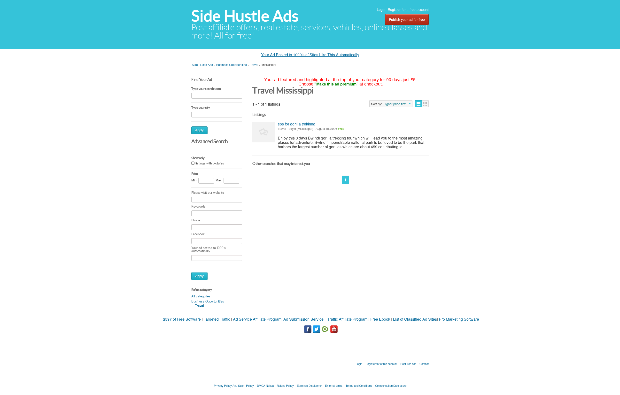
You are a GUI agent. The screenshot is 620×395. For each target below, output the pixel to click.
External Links (333, 385)
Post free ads (408, 364)
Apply (199, 130)
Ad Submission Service (303, 319)
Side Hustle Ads (245, 16)
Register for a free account (408, 9)
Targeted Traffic (217, 319)
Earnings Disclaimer (309, 385)
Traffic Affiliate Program (347, 319)
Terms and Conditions (359, 385)
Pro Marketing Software (459, 319)
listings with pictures (209, 163)
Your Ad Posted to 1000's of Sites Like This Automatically (310, 54)
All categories (200, 296)
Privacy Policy (223, 385)
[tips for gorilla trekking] (263, 132)
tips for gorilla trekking (296, 124)
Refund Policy (285, 385)
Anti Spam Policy (243, 385)
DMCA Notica (265, 385)
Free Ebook (380, 319)
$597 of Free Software (182, 319)
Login (381, 9)
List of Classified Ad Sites (415, 319)
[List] (418, 103)
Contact (424, 364)
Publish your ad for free (407, 19)
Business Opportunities (207, 301)
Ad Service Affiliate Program (257, 319)
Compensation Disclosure (390, 385)
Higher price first (394, 104)
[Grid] (425, 103)
